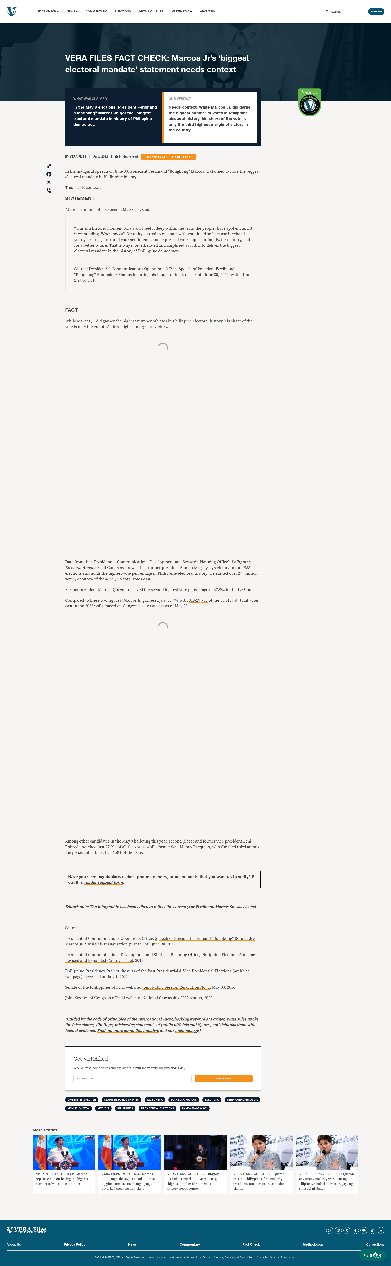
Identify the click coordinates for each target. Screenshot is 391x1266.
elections (212, 1100)
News (71, 11)
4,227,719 (113, 579)
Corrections (375, 1244)
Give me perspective (82, 1100)
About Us (207, 11)
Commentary (96, 11)
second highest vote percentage (179, 590)
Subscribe (376, 12)
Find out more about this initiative (128, 1031)
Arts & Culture (151, 11)
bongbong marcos (184, 1100)
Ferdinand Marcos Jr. (242, 1100)
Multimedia (180, 11)
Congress (115, 568)
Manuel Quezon (78, 1108)
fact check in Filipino (175, 157)
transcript (192, 275)
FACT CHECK (155, 1100)
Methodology (313, 1244)
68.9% (87, 579)
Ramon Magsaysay (194, 1108)
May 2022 (103, 1108)
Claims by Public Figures (121, 1100)
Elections (123, 11)
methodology (186, 1031)
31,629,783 (198, 600)
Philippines (125, 1108)
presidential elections (157, 1108)
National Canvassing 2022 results (172, 998)
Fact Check (47, 11)
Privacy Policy (74, 1244)
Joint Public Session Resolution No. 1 (176, 987)
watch (236, 275)
